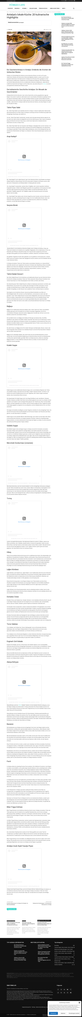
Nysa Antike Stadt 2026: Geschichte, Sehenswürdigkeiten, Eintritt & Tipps (28, 923)
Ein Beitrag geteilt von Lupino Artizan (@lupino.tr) (24, 538)
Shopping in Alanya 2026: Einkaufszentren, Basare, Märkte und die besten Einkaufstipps (44, 923)
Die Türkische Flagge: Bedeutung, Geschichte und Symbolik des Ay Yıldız (67, 64)
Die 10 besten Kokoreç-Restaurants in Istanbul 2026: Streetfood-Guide (67, 18)
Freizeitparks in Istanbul (11, 920)
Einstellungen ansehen (74, 1013)
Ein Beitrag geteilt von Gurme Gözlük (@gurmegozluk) (24, 245)
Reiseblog (23, 920)
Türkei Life (10, 29)
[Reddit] (68, 1)
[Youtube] (74, 1)
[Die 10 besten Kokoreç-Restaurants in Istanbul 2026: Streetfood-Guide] (57, 19)
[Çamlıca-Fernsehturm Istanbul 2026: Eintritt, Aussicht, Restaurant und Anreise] (57, 59)
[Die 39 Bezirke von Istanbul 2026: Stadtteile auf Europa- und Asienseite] (57, 45)
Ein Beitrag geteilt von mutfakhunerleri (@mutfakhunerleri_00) (24, 176)
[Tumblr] (71, 1)
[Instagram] (63, 1)
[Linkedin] (64, 1)
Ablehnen (63, 1013)
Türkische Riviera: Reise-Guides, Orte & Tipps (17, 11)
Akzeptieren (53, 1013)
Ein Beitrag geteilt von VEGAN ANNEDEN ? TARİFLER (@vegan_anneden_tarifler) (27, 483)
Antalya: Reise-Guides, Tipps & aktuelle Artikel (34, 11)
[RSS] (70, 1)
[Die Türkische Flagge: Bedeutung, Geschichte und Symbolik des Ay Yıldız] (57, 65)
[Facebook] (61, 1)
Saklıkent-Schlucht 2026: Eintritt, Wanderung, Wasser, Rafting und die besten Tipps (67, 31)
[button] (79, 1002)
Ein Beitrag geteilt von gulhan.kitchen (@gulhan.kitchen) (24, 385)
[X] (73, 1)
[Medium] (65, 1)
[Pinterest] (67, 1)
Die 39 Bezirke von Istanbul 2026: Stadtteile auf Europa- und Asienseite (67, 45)
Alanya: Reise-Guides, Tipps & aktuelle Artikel (44, 920)
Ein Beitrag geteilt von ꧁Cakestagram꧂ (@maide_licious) (24, 702)
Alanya (20, 705)
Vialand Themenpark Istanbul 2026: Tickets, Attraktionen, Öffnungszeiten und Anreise (13, 923)
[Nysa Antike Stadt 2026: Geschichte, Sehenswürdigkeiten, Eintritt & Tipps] (29, 917)
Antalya (44, 83)
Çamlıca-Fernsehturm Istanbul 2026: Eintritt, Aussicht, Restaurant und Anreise (68, 58)
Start (8, 11)
